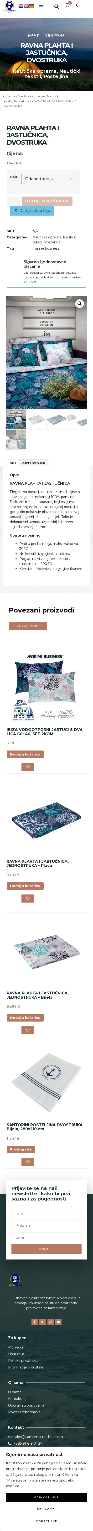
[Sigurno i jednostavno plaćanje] (15, 264)
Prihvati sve (46, 1497)
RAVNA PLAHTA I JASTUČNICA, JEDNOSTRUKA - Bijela (38, 995)
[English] (26, 6)
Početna (9, 96)
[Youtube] (58, 1322)
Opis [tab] (13, 462)
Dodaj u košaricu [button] (25, 754)
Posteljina (56, 76)
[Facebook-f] (34, 1322)
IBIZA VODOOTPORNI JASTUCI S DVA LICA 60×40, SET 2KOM (45, 731)
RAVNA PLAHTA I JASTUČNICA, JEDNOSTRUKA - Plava (38, 863)
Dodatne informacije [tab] (33, 462)
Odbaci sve (46, 1521)
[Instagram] (42, 1322)
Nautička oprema (35, 71)
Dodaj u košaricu (47, 201)
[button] (40, 6)
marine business (45, 248)
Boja (14, 177)
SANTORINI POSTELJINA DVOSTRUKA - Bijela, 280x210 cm (46, 1127)
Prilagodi (46, 1509)
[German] (31, 6)
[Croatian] (21, 6)
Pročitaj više (21, 1149)
